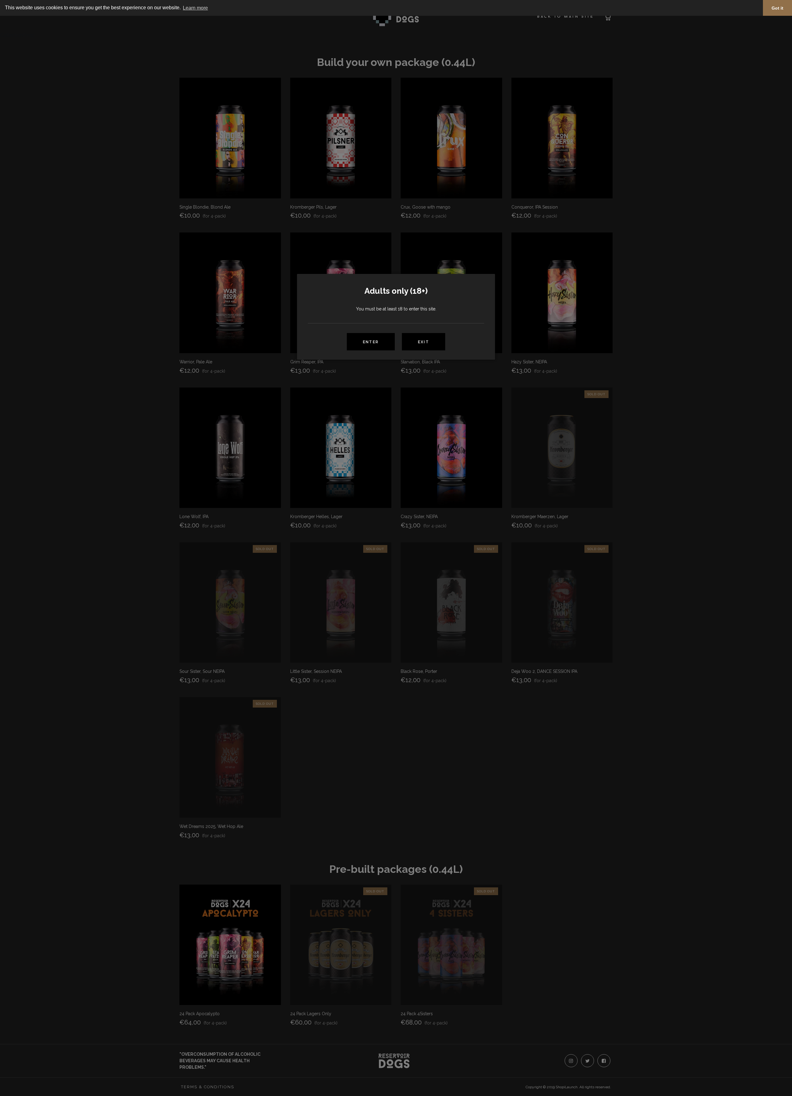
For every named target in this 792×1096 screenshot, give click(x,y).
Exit (423, 342)
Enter (371, 342)
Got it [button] (777, 8)
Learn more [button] (195, 8)
